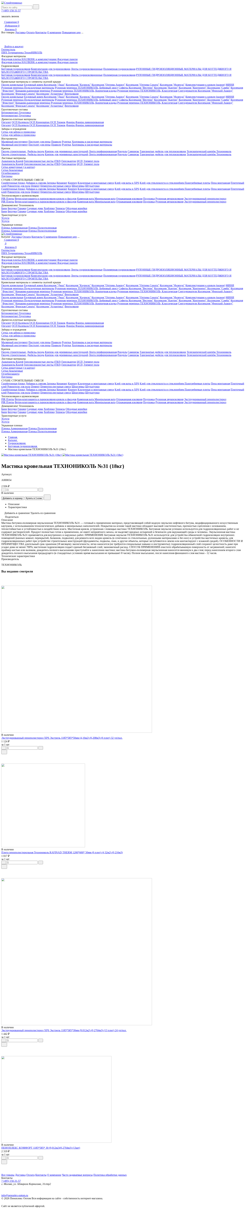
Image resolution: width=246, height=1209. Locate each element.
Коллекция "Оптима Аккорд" (108, 84)
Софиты (124, 87)
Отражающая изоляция (129, 198)
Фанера (70, 122)
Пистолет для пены (39, 141)
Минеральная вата (105, 198)
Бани (4, 208)
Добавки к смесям (36, 182)
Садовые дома (35, 208)
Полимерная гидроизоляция (119, 69)
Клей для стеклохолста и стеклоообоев (162, 182)
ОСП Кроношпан (39, 122)
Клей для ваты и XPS (127, 182)
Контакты (41, 32)
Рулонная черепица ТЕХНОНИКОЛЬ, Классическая (147, 90)
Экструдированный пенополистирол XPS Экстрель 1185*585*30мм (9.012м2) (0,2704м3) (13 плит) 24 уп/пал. (64, 1030)
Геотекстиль (8, 49)
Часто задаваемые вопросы (77, 1174)
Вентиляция (71, 93)
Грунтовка (25, 112)
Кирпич (72, 182)
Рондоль (122, 151)
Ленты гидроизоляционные (87, 69)
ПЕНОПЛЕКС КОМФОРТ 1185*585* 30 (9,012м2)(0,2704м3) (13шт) (40, 1147)
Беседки (12, 208)
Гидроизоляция (17, 443)
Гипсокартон (68, 161)
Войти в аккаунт (13, 46)
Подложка (149, 198)
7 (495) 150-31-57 (11, 10)
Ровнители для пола (18, 185)
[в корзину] (4, 752)
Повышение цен (71, 32)
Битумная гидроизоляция (15, 69)
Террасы (60, 208)
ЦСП (80, 161)
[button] (123, 1166)
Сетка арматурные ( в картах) (18, 167)
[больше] (40, 490)
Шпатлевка (78, 185)
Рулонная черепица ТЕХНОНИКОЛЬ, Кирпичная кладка (84, 90)
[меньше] (3, 490)
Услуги (5, 218)
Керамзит (62, 182)
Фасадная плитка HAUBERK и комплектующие (29, 59)
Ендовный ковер (34, 84)
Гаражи (22, 208)
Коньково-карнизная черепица (32, 90)
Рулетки (66, 141)
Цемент (35, 185)
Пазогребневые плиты (197, 182)
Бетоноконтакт (10, 112)
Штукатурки (92, 185)
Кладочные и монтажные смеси (96, 182)
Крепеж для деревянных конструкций (66, 151)
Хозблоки (49, 208)
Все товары (7, 1174)
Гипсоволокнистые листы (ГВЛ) (42, 161)
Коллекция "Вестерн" (141, 87)
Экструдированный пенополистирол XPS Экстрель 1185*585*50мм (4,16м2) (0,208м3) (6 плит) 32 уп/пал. (61, 737)
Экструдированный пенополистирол (205, 198)
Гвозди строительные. (13, 151)
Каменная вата (86, 198)
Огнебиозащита (10, 173)
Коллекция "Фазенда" (172, 84)
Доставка (20, 32)
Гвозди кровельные (12, 84)
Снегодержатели (188, 90)
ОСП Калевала (20, 122)
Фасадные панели (67, 59)
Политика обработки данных (110, 1174)
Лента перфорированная (103, 151)
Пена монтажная (220, 182)
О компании (54, 32)
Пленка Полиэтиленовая (42, 227)
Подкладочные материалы (39, 87)
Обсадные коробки (76, 208)
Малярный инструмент (14, 141)
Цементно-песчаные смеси (55, 185)
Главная (13, 437)
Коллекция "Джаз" (54, 84)
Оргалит (6, 122)
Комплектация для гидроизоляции (50, 69)
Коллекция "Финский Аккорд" (215, 90)
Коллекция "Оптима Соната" (142, 84)
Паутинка (6, 176)
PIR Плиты (7, 198)
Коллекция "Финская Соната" (18, 93)
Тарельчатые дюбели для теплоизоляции (163, 151)
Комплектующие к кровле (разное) (205, 84)
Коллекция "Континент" (193, 87)
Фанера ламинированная (89, 122)
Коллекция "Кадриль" (78, 84)
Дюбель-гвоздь (35, 151)
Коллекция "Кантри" (166, 87)
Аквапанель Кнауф (12, 161)
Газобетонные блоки (13, 182)
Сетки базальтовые (12, 170)
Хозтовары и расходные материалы (92, 141)
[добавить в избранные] (47, 497)
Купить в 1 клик (34, 498)
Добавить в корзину (13, 498)
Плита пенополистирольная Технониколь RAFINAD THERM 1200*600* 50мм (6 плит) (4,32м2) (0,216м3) (62, 852)
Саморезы (133, 151)
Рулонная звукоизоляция (169, 198)
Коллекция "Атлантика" (50, 93)
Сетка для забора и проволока (18, 131)
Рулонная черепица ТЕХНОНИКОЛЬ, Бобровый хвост (86, 87)
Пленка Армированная (14, 227)
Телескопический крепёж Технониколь (209, 151)
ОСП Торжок (57, 122)
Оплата (30, 32)
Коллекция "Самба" (218, 87)
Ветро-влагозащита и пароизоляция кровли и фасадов (45, 198)
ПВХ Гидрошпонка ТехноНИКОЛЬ (21, 52)
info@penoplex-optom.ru (14, 1195)
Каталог (13, 440)
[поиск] (36, 6)
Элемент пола (91, 161)
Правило (56, 141)
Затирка (51, 182)
